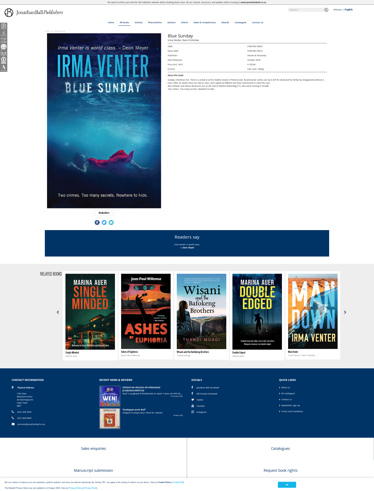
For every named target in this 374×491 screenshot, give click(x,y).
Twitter (199, 399)
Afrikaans (337, 9)
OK (287, 485)
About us (285, 387)
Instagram (201, 412)
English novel (60, 31)
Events (184, 22)
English (348, 9)
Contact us (257, 22)
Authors (171, 22)
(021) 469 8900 (24, 418)
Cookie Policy (164, 482)
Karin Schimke (190, 40)
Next (345, 312)
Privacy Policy (75, 488)
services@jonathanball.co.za (31, 424)
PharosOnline (155, 22)
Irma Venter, (175, 40)
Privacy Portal (90, 488)
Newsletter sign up (290, 405)
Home (111, 22)
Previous (58, 312)
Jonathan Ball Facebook (207, 387)
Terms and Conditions (292, 411)
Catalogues (240, 22)
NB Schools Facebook (206, 393)
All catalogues (288, 393)
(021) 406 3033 (24, 412)
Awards (225, 22)
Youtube (200, 406)
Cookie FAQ (178, 482)
